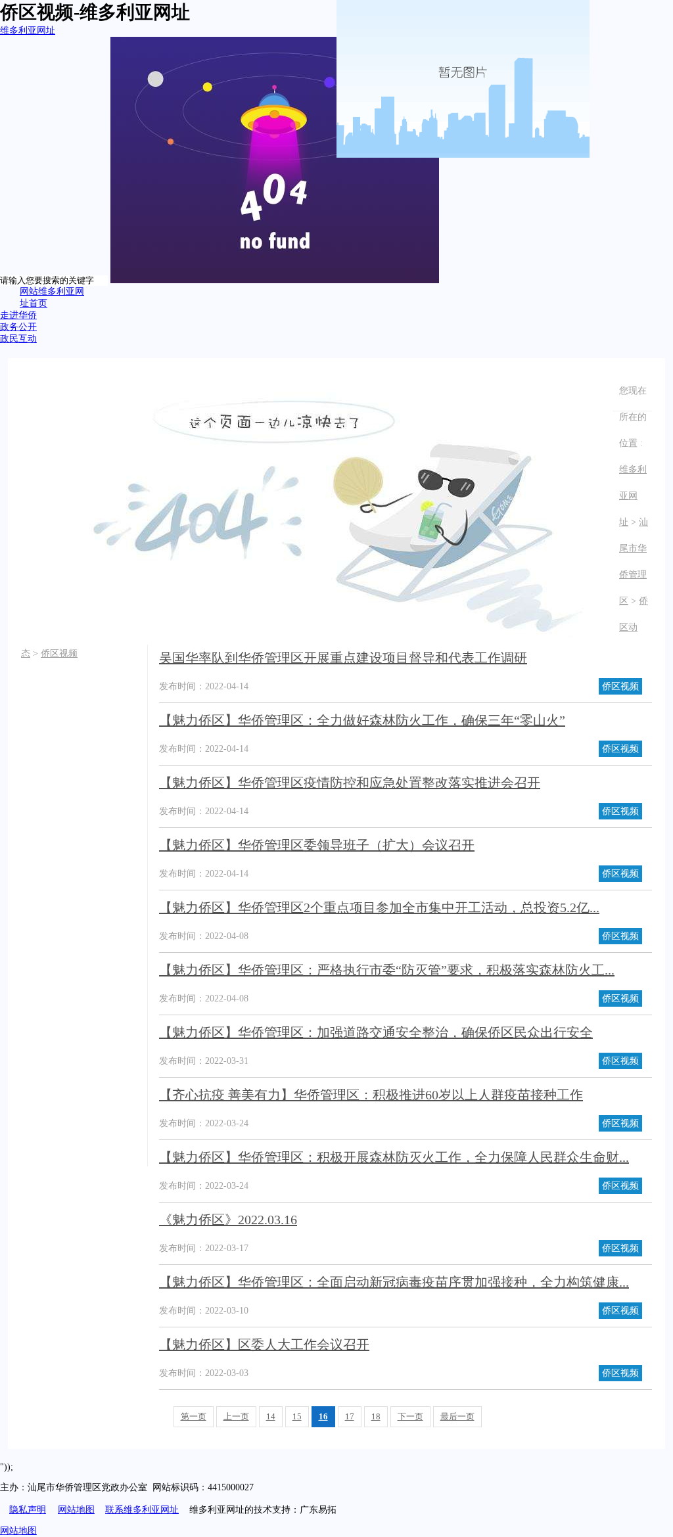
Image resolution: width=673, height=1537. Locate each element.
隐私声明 (27, 1510)
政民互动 (18, 339)
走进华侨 (18, 315)
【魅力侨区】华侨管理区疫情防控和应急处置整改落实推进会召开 (349, 782)
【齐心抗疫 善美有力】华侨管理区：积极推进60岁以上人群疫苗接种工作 (371, 1095)
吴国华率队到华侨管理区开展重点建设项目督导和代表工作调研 (343, 658)
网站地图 (76, 1510)
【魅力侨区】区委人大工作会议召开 (264, 1344)
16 (323, 1416)
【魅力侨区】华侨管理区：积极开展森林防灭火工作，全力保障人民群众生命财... (394, 1157)
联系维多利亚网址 (142, 1510)
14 (270, 1416)
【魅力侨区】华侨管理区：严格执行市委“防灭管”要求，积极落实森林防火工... (387, 970)
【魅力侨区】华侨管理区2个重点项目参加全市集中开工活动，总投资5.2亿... (379, 907)
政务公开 (18, 327)
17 (349, 1416)
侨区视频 (59, 653)
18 (376, 1416)
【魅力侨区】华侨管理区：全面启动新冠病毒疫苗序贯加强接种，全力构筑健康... (394, 1282)
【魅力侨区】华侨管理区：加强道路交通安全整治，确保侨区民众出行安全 (376, 1032)
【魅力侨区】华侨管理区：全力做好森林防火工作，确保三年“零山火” (362, 720)
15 (297, 1416)
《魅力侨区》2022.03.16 (228, 1219)
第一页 (193, 1416)
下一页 (410, 1416)
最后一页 (457, 1416)
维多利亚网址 (27, 30)
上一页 (236, 1416)
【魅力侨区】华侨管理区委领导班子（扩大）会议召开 (317, 845)
